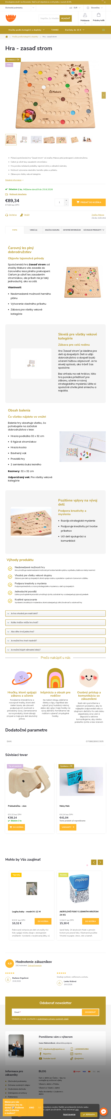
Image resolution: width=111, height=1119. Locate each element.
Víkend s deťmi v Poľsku (49, 1084)
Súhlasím (90, 1114)
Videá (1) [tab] (33, 230)
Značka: (98, 215)
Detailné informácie (13, 180)
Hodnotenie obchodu (17, 1089)
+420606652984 (81, 1049)
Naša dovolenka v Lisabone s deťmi (51, 1092)
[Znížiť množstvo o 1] (66, 204)
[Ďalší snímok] (104, 95)
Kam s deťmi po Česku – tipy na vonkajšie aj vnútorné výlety (52, 1079)
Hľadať (65, 18)
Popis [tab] (14, 230)
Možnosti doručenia (18, 194)
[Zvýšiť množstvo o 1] (66, 200)
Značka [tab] (52, 230)
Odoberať (90, 1012)
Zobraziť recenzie (35, 965)
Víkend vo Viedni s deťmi (49, 1088)
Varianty (66, 827)
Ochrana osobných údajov (19, 1085)
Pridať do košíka (91, 202)
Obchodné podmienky (14, 8)
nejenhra (78, 1054)
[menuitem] (26, 30)
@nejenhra (79, 1058)
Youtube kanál (49, 1058)
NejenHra (47, 1054)
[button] (103, 1112)
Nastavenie (69, 1114)
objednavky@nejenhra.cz (54, 1049)
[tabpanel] (30, 799)
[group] (32, 905)
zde (77, 1109)
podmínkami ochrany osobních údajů (52, 1019)
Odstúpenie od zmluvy (17, 1093)
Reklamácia (12, 1097)
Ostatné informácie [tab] (72, 230)
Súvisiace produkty (92, 230)
